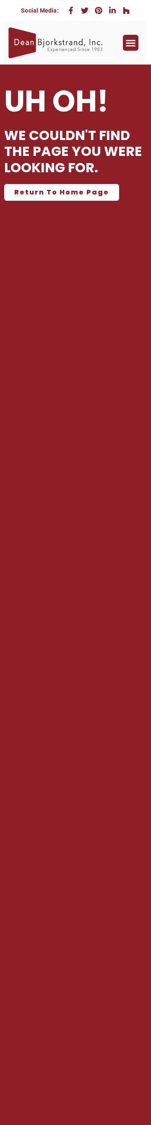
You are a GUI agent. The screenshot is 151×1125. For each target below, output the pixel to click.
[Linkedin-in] (112, 10)
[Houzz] (126, 10)
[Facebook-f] (71, 10)
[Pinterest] (98, 10)
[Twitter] (85, 10)
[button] (131, 43)
